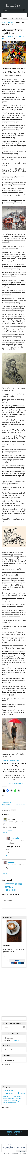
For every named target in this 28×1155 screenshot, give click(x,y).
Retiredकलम (14, 5)
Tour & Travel (7, 1101)
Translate (16, 1040)
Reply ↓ (5, 832)
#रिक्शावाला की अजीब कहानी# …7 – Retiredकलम (13, 887)
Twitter (12, 18)
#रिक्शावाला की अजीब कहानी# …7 (7, 804)
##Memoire (6, 1090)
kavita (22, 1093)
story (10, 22)
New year (6, 1098)
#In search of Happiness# (21, 804)
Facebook (4, 18)
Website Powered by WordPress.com (14, 1133)
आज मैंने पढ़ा (6, 1103)
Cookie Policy (7, 1148)
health (13, 1090)
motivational (17, 1096)
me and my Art (7, 1096)
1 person (10, 830)
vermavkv (8, 36)
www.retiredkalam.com (16, 783)
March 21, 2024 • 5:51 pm (16, 865)
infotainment (11, 1093)
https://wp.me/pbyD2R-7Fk (10, 760)
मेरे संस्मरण (13, 1103)
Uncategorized (18, 1100)
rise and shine (13, 1098)
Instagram (19, 18)
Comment (20, 911)
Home (4, 22)
